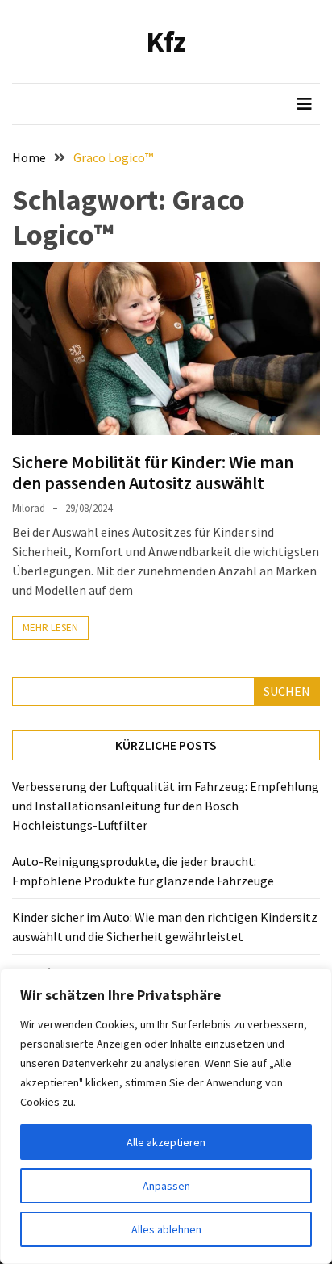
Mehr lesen (50, 627)
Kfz (166, 41)
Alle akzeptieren (166, 1142)
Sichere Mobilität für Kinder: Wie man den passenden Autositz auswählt (152, 472)
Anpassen (166, 1185)
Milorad (28, 508)
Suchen (287, 691)
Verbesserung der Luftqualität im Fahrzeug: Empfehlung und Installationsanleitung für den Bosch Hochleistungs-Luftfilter (165, 805)
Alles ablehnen (166, 1229)
